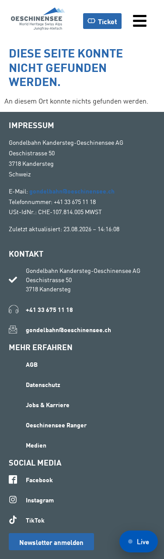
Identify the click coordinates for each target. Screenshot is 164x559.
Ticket (107, 21)
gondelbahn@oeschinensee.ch (72, 190)
